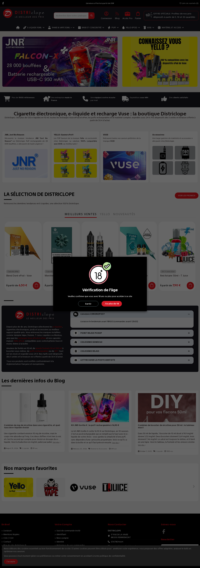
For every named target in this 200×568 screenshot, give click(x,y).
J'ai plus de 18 (112, 303)
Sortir (88, 303)
